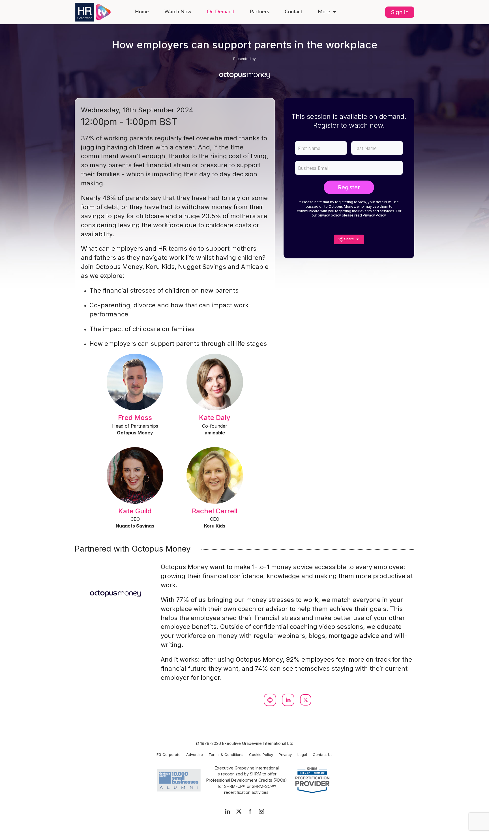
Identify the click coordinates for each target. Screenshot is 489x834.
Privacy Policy (374, 215)
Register (349, 187)
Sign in (400, 12)
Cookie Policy (261, 754)
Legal (302, 754)
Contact (293, 11)
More (324, 11)
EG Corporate (168, 754)
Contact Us (323, 754)
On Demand (220, 11)
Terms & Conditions (226, 754)
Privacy (285, 754)
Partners (259, 11)
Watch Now (177, 11)
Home (142, 11)
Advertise (194, 754)
